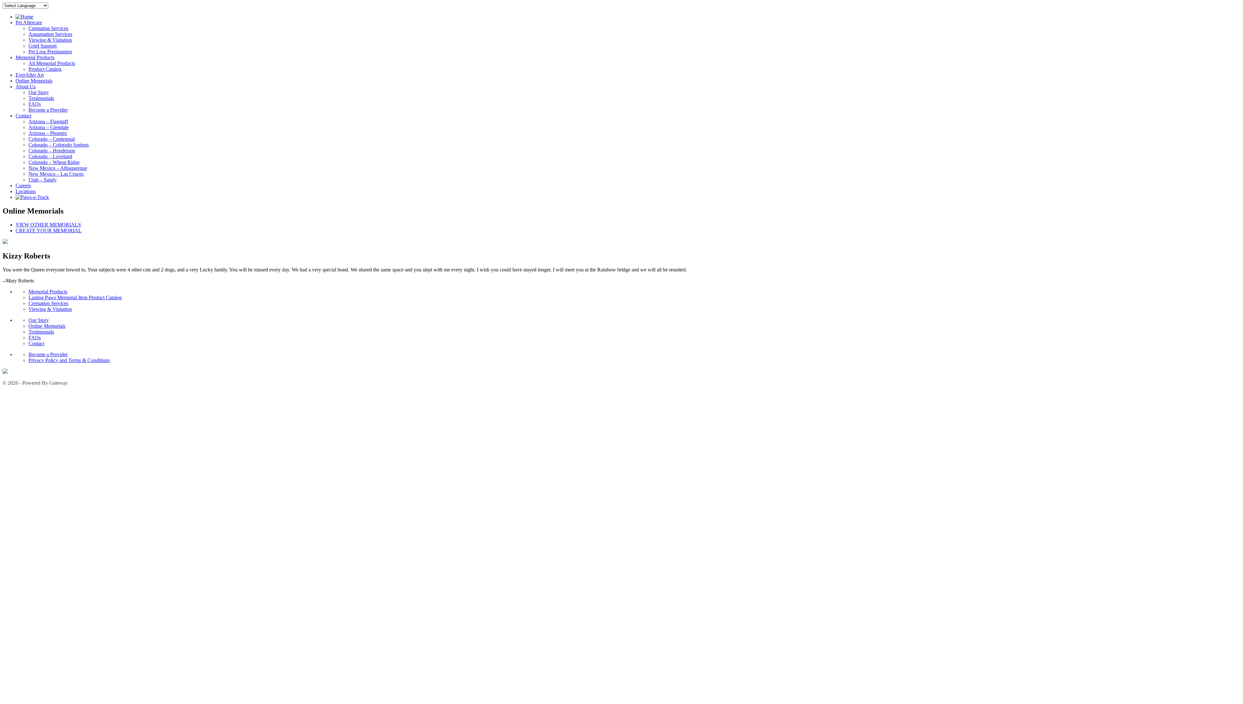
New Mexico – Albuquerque (57, 168)
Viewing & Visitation (50, 40)
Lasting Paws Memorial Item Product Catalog (75, 297)
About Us (26, 86)
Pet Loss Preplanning (50, 51)
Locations (26, 191)
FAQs (34, 104)
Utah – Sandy (42, 179)
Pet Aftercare (29, 22)
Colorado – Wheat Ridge (54, 162)
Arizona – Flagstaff (48, 121)
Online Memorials (34, 80)
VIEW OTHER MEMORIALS (48, 224)
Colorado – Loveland (50, 156)
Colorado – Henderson (51, 150)
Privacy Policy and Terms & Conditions (69, 360)
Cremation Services (48, 28)
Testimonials (41, 98)
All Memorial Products (51, 63)
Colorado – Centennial (51, 139)
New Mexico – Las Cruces (56, 174)
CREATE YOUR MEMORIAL (49, 230)
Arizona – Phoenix (47, 133)
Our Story (38, 92)
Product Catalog (45, 69)
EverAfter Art (30, 75)
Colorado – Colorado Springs (58, 145)
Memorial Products (35, 57)
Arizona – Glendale (48, 127)
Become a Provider (48, 110)
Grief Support (42, 46)
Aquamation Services (50, 34)
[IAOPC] (5, 372)
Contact (23, 115)
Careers (23, 185)
